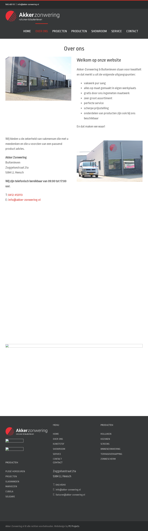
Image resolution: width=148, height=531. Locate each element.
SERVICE (57, 454)
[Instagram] (60, 508)
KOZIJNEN (105, 439)
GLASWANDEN (12, 481)
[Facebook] (54, 508)
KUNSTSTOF (58, 443)
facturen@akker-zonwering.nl (70, 494)
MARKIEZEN (11, 486)
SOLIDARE (10, 496)
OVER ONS (58, 439)
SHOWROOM (59, 449)
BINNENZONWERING (110, 449)
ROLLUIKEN (106, 434)
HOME (56, 434)
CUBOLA (9, 491)
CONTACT (57, 458)
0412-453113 (15, 195)
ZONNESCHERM (108, 458)
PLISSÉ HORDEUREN (15, 471)
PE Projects (73, 526)
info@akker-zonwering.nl (28, 4)
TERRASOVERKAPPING (111, 454)
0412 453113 (61, 484)
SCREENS (105, 443)
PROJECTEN (11, 476)
